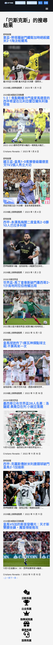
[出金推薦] (26, 603)
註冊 (46, 3)
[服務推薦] (26, 634)
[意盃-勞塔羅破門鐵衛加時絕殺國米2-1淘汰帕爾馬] (26, 62)
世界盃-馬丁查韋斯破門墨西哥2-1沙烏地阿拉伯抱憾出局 (26, 284)
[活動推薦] (26, 592)
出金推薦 (26, 608)
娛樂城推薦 (26, 619)
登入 (40, 3)
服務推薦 (26, 640)
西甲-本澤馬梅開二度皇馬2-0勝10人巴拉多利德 (26, 223)
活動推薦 (26, 598)
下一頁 (13, 578)
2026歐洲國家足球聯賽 (13, 95)
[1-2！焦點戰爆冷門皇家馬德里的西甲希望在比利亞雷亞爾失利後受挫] (26, 126)
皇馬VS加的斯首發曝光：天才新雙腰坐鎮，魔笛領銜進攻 (26, 525)
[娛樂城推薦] (26, 613)
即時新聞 (7, 34)
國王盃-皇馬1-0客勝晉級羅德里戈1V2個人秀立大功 (25, 163)
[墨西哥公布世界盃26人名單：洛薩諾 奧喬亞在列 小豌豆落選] (26, 428)
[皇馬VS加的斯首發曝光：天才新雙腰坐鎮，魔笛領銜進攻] (26, 549)
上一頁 (7, 578)
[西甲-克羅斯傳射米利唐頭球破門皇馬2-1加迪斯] (26, 488)
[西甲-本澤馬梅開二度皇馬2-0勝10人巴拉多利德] (26, 246)
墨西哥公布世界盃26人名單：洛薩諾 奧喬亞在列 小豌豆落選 (26, 405)
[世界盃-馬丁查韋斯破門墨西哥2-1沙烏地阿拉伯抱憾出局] (26, 307)
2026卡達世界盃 (10, 279)
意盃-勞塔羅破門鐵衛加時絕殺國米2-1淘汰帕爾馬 (26, 39)
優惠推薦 (26, 629)
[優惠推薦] (26, 624)
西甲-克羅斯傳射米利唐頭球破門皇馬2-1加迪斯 (26, 465)
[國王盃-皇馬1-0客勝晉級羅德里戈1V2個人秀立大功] (26, 186)
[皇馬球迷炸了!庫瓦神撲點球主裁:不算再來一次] (26, 367)
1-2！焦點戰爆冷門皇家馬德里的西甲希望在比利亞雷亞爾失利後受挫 (26, 101)
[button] (47, 9)
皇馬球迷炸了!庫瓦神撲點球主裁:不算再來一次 (24, 344)
